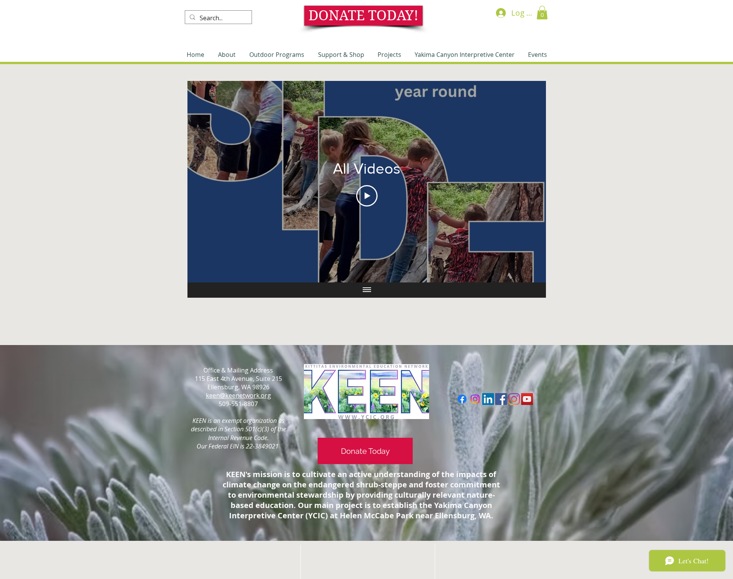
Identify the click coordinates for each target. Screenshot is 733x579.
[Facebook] (462, 399)
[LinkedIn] (488, 399)
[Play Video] (367, 195)
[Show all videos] (366, 290)
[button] (542, 12)
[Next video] (530, 181)
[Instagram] (475, 399)
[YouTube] (527, 399)
